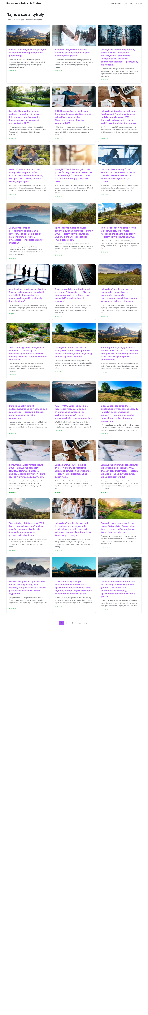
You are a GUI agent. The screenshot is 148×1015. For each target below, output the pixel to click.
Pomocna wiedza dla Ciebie (23, 3)
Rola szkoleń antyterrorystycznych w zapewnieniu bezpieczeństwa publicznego (27, 52)
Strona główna (136, 3)
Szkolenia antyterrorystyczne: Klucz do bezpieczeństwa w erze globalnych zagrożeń (72, 52)
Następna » (82, 623)
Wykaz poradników (119, 3)
